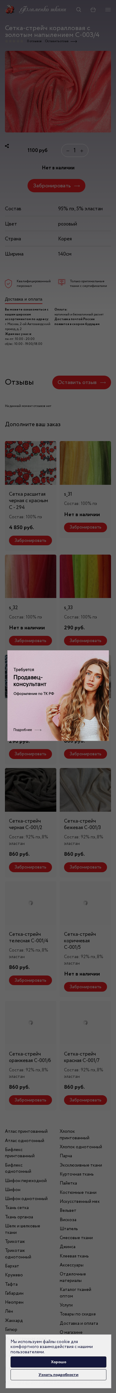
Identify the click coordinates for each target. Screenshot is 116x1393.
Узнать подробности (59, 1374)
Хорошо (58, 1361)
